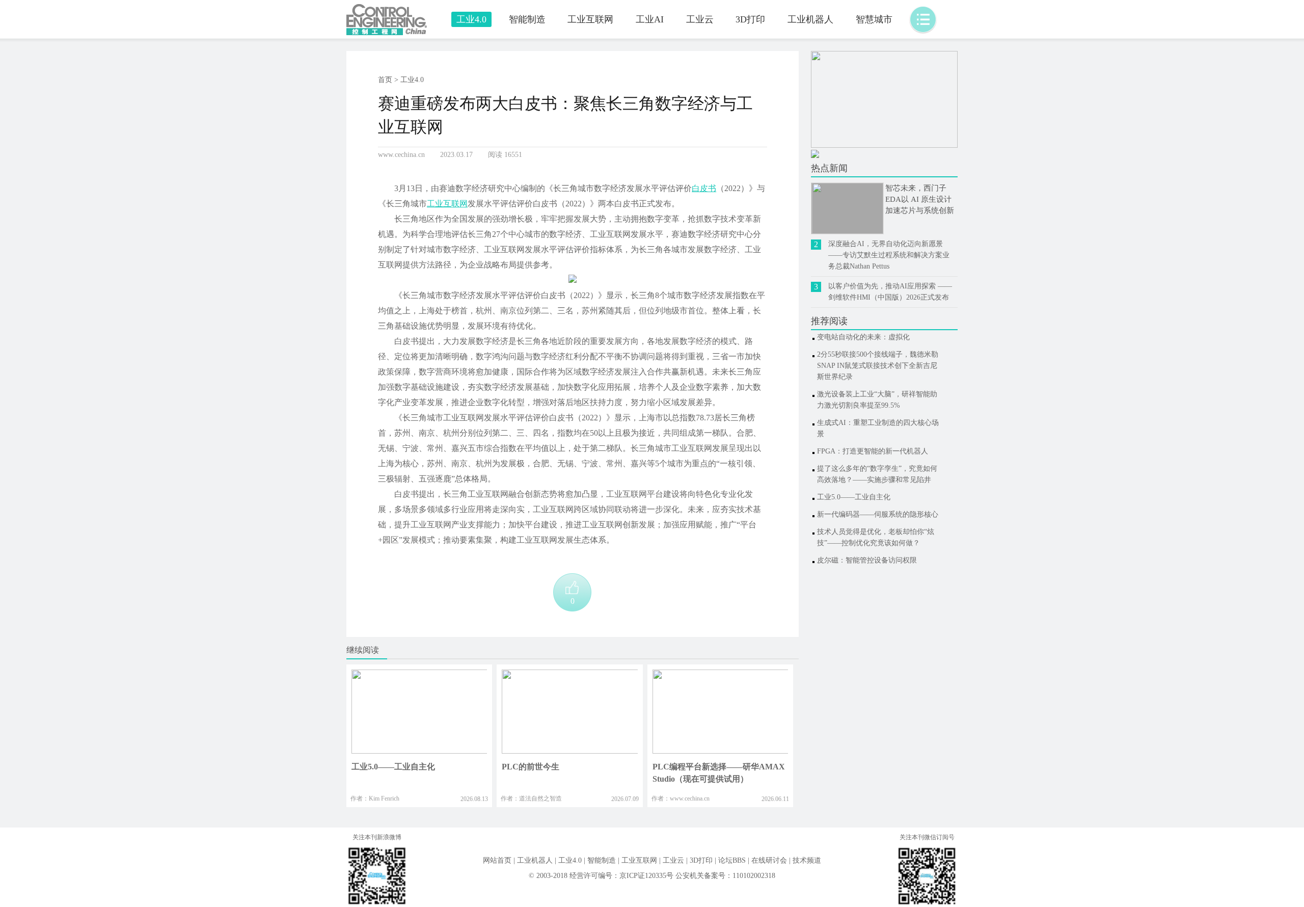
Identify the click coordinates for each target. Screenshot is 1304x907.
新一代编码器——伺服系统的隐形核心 (877, 514)
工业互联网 (590, 19)
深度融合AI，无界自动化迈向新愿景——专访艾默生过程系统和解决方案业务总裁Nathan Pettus (888, 255)
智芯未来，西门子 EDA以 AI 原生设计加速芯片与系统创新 (919, 199)
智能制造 (527, 19)
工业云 (700, 19)
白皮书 (704, 188)
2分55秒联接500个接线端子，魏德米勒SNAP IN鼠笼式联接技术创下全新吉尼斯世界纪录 (877, 366)
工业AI (650, 19)
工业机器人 (810, 19)
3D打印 (750, 19)
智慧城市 (874, 19)
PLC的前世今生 (530, 766)
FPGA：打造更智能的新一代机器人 (872, 451)
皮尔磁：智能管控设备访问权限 (867, 560)
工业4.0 (471, 19)
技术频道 (807, 860)
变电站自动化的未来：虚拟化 (863, 337)
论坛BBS (732, 860)
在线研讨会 (769, 860)
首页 (385, 80)
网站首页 (497, 860)
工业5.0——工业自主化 (393, 766)
